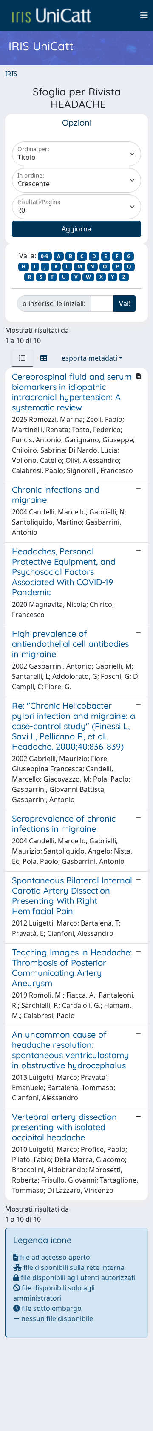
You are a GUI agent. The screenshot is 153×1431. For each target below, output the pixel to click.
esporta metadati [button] (89, 358)
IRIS (11, 73)
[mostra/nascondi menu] (144, 15)
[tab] (22, 358)
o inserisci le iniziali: (54, 303)
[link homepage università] (51, 15)
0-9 (44, 256)
